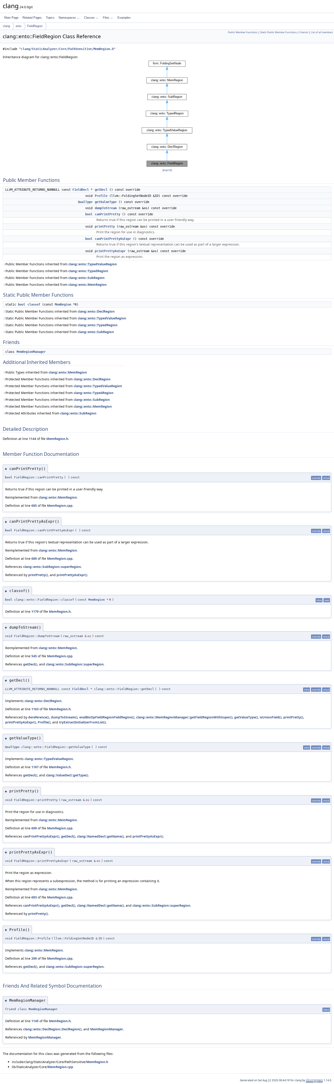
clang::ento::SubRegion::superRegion (52, 567)
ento (18, 26)
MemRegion (63, 304)
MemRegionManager (31, 352)
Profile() (44, 722)
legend (167, 170)
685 (34, 505)
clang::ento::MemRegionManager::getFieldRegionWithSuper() (184, 717)
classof (33, 304)
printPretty (105, 226)
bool (88, 214)
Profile (101, 196)
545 (34, 656)
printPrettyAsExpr (110, 251)
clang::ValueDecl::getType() (67, 775)
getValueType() (246, 717)
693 (34, 897)
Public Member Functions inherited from (61, 264)
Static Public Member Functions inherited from (60, 311)
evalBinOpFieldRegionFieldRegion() (106, 717)
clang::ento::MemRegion (87, 284)
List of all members (322, 32)
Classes (89, 17)
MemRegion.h (57, 439)
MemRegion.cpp (59, 505)
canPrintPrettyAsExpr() (41, 836)
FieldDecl (80, 189)
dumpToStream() (64, 717)
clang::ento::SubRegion (86, 278)
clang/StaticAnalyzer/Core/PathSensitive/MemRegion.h (67, 49)
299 (34, 958)
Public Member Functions (242, 32)
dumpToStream (106, 208)
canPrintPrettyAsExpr (113, 239)
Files (106, 17)
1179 (35, 611)
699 (34, 828)
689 (34, 558)
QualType (85, 202)
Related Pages (32, 17)
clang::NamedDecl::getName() (100, 836)
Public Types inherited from (46, 372)
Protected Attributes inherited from (50, 413)
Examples (124, 17)
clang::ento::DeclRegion (96, 311)
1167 (35, 767)
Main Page (11, 17)
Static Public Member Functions (278, 32)
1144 (32, 439)
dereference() (38, 717)
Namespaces (67, 17)
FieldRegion (34, 26)
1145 (35, 1021)
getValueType (106, 202)
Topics (50, 17)
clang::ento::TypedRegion (88, 271)
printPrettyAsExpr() (72, 575)
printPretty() (38, 575)
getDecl (101, 189)
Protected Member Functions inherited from (57, 379)
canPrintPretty (107, 214)
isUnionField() (271, 717)
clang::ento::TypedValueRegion (92, 264)
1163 (35, 709)
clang (6, 26)
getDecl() (30, 664)
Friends (303, 32)
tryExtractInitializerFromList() (82, 722)
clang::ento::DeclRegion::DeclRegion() (52, 1029)
